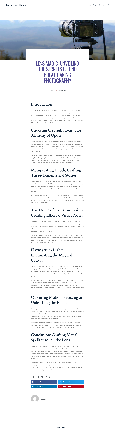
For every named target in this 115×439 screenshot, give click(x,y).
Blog (94, 5)
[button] (44, 382)
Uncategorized (58, 55)
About (89, 5)
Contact (101, 5)
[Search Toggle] (108, 5)
